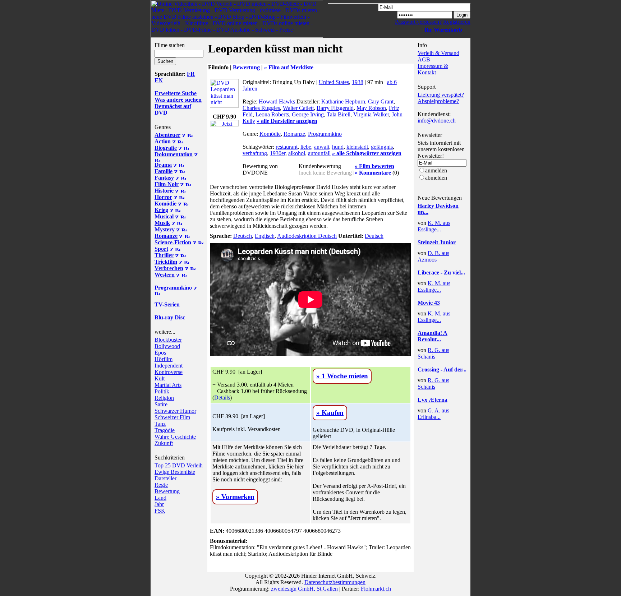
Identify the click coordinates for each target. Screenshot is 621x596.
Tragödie (165, 430)
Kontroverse (169, 372)
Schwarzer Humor (175, 411)
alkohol (296, 153)
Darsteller (165, 478)
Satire (161, 404)
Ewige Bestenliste (175, 472)
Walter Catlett (298, 108)
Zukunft (164, 443)
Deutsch (242, 236)
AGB (424, 59)
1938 (357, 82)
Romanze (294, 134)
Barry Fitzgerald (335, 108)
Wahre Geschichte (175, 437)
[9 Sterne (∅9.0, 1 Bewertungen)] (439, 248)
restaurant (287, 147)
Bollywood (167, 346)
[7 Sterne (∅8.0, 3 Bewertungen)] (439, 278)
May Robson (371, 108)
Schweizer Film (172, 417)
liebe (305, 147)
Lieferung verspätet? (441, 95)
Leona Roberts (272, 114)
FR (191, 74)
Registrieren (456, 22)
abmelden (436, 178)
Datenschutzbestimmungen (334, 582)
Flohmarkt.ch (376, 589)
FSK (160, 511)
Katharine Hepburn (343, 101)
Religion (164, 398)
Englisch (265, 236)
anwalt (321, 147)
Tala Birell (338, 114)
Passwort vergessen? (418, 22)
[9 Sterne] (264, 178)
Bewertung (167, 491)
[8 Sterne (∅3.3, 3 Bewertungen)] (439, 308)
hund (338, 147)
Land (160, 498)
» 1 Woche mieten (342, 376)
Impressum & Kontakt (433, 69)
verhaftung (255, 153)
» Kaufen (330, 412)
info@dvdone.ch (437, 120)
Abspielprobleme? (438, 101)
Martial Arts (168, 385)
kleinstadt (357, 147)
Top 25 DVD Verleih (179, 465)
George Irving (308, 114)
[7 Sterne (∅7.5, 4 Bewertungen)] (439, 218)
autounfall (319, 153)
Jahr (159, 504)
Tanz (160, 424)
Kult (160, 378)
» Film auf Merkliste (288, 67)
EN (159, 80)
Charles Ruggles (261, 108)
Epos (160, 353)
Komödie (270, 134)
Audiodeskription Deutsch (307, 236)
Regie (161, 485)
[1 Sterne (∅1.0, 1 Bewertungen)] (439, 405)
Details (222, 397)
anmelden (436, 170)
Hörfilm (163, 359)
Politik (162, 391)
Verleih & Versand (438, 53)
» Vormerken (235, 496)
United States (334, 82)
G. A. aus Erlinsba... (433, 413)
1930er (277, 153)
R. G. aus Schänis (433, 353)
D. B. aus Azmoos (433, 256)
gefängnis (382, 147)
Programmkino (325, 134)
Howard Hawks (277, 101)
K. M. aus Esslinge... (434, 226)
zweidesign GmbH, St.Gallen (304, 589)
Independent (169, 365)
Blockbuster (168, 340)
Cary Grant (381, 101)
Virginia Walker (371, 114)
